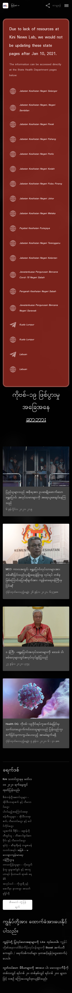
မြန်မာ (14, 5)
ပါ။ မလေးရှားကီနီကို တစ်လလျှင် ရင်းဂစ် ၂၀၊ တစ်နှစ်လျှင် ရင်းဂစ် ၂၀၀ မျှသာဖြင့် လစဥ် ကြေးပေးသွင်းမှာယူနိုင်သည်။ (35, 973)
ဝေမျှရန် (56, 5)
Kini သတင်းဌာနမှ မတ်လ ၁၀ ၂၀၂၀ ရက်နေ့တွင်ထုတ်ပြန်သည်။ (17, 784)
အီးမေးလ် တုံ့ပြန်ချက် (17, 904)
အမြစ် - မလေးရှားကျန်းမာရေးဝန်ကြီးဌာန (15, 855)
